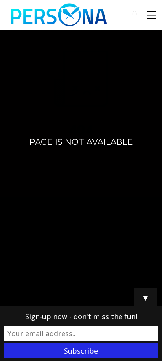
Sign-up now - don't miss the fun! (81, 316)
